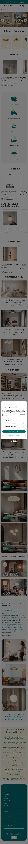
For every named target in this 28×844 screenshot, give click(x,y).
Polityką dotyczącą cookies (11, 410)
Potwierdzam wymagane (14, 435)
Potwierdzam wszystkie (14, 431)
